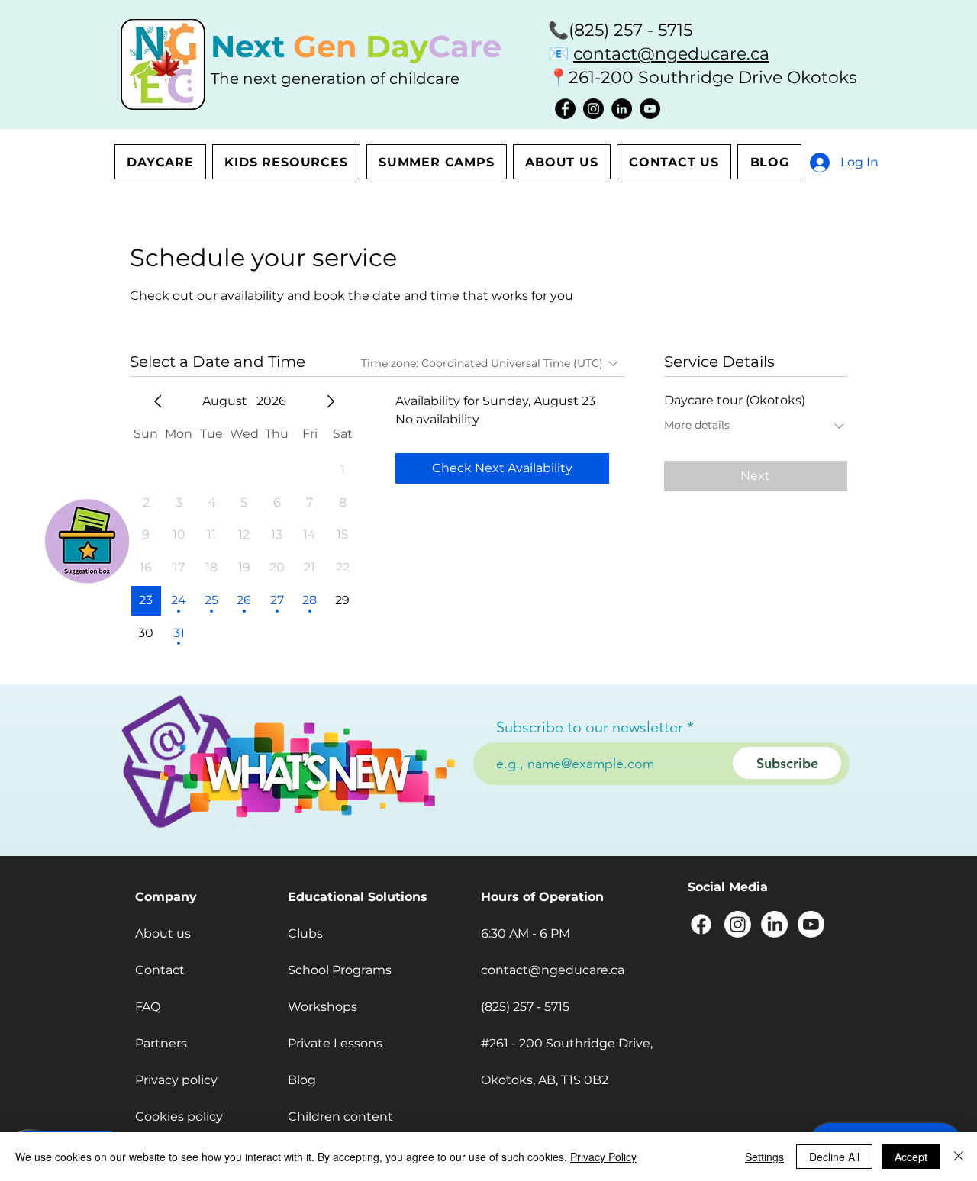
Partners (161, 1043)
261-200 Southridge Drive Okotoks (713, 77)
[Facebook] (565, 108)
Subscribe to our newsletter (589, 727)
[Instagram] (593, 108)
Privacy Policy (603, 1156)
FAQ (147, 1006)
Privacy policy (176, 1080)
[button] (87, 538)
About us (163, 933)
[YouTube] (650, 108)
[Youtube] (811, 924)
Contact (160, 970)
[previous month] (158, 401)
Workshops (322, 1006)
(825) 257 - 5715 (630, 30)
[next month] (330, 401)
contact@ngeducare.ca (671, 53)
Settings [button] (764, 1156)
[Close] (959, 1156)
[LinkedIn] (621, 108)
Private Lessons (335, 1043)
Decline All (834, 1156)
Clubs (305, 933)
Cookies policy (179, 1116)
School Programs (340, 970)
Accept (911, 1156)
